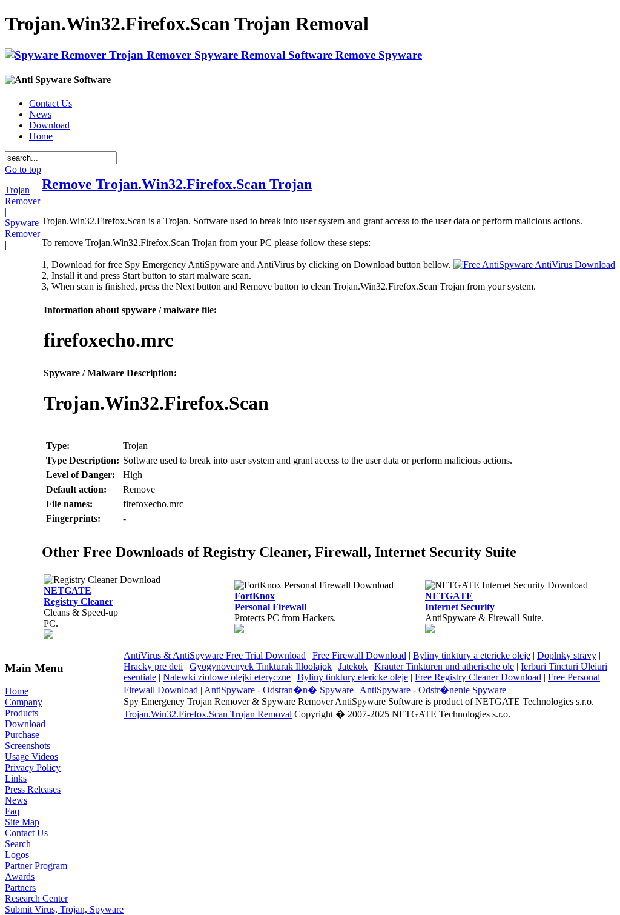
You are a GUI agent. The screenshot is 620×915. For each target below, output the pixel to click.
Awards (20, 876)
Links (16, 778)
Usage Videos (31, 756)
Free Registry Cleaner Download (478, 677)
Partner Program (36, 865)
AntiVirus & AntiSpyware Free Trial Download (215, 655)
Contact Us (50, 103)
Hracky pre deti (153, 666)
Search (18, 844)
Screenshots (27, 745)
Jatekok (353, 666)
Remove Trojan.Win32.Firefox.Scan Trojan (177, 184)
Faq (12, 811)
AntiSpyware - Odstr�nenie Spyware (433, 690)
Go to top (23, 169)
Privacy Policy (33, 767)
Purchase (22, 735)
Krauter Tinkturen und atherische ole (444, 666)
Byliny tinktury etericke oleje (352, 677)
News (40, 114)
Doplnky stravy (566, 655)
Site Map (22, 822)
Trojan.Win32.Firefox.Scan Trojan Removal (208, 714)
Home (41, 136)
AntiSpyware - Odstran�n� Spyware (279, 690)
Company (23, 702)
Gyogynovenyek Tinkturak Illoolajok (261, 666)
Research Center (36, 898)
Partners (20, 887)
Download (49, 125)
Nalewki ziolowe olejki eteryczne (227, 677)
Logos (17, 855)
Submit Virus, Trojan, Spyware (64, 909)
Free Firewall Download (359, 655)
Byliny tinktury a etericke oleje (471, 655)
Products (21, 713)
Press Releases (33, 789)
